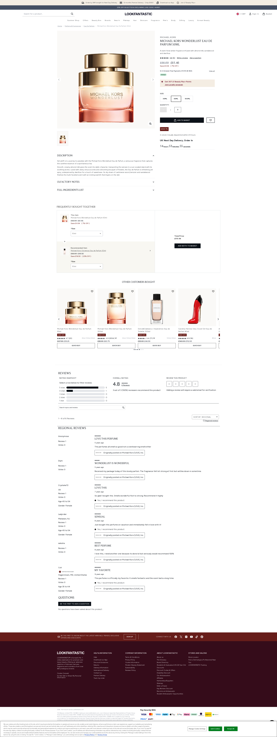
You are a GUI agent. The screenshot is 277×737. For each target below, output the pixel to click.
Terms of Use (102, 735)
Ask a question (195, 58)
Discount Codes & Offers (166, 670)
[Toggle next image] (153, 79)
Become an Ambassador (166, 691)
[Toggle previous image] (59, 79)
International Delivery (101, 670)
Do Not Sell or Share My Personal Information (69, 677)
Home (60, 26)
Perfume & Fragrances (73, 26)
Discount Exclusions (101, 662)
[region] (138, 729)
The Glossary (161, 660)
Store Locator (193, 657)
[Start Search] (72, 13)
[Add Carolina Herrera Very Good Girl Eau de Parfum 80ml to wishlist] (213, 291)
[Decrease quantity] (163, 109)
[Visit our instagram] (186, 636)
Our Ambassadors (163, 675)
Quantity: (164, 105)
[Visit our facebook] (175, 636)
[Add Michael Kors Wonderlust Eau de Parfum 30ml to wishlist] (92, 291)
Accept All (230, 729)
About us (160, 657)
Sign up (130, 637)
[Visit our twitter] (181, 636)
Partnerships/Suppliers (165, 681)
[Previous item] (59, 319)
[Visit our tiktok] (196, 636)
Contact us (98, 673)
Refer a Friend (162, 686)
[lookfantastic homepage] (138, 14)
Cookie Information (132, 662)
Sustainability (130, 668)
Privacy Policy (130, 660)
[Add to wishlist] (210, 120)
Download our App (101, 660)
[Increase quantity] (177, 109)
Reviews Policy (130, 670)
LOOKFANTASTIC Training (197, 665)
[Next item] (218, 319)
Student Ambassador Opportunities (170, 694)
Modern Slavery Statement (135, 665)
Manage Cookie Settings (197, 729)
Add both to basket (187, 246)
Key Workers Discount (165, 689)
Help (95, 657)
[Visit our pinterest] (202, 636)
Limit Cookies (215, 729)
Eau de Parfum (89, 26)
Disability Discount (163, 673)
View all (212, 71)
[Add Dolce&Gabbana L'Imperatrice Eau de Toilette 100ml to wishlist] (172, 291)
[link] (254, 14)
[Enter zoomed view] (150, 123)
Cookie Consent (63, 673)
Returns (96, 665)
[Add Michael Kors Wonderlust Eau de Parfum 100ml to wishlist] (132, 291)
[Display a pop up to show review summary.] (116, 338)
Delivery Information (101, 668)
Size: (162, 94)
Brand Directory (162, 662)
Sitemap (160, 683)
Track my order (99, 678)
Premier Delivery (99, 675)
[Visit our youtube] (191, 636)
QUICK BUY (76, 345)
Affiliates (160, 678)
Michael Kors (168, 37)
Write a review (182, 58)
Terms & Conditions (132, 657)
